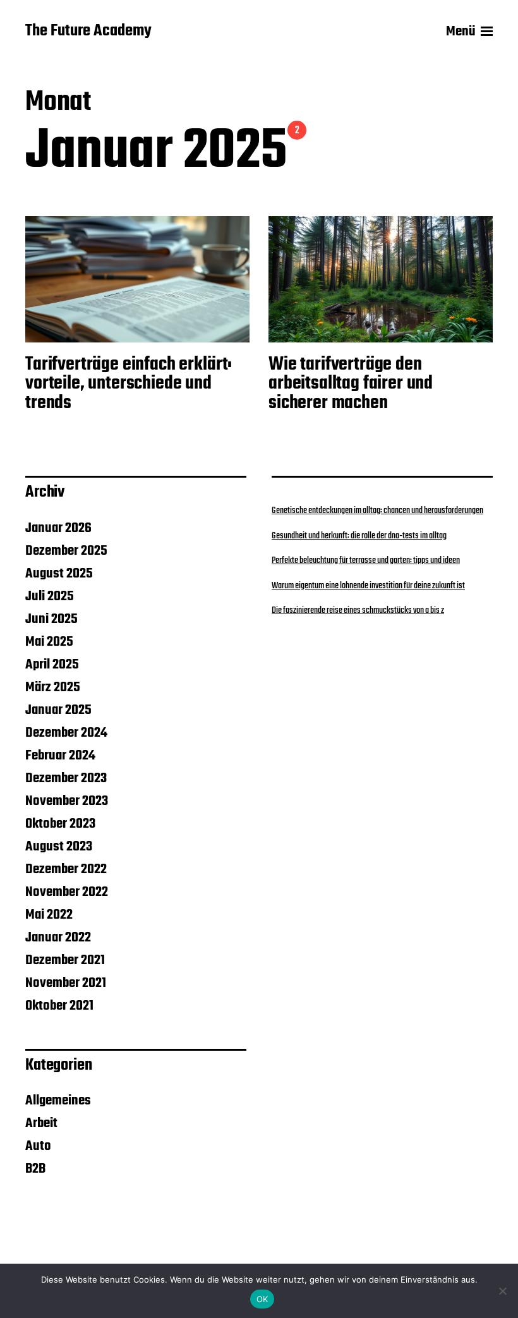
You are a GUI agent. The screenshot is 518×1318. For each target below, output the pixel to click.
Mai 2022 (49, 915)
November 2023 (66, 801)
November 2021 (65, 983)
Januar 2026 (58, 528)
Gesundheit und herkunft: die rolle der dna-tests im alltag (359, 535)
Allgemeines (58, 1100)
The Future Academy (88, 31)
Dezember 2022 (66, 869)
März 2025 (52, 687)
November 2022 (66, 892)
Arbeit (41, 1123)
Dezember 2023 (66, 778)
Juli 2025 (49, 596)
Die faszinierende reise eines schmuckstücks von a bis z (358, 610)
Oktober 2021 (59, 1006)
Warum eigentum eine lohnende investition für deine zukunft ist (368, 585)
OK (262, 1299)
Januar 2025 (58, 710)
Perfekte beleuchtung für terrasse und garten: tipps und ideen (366, 560)
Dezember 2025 (66, 551)
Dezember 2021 (65, 960)
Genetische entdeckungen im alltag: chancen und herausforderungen (377, 510)
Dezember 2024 (66, 733)
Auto (38, 1146)
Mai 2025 (49, 642)
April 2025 (52, 664)
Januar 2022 (58, 937)
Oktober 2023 (60, 824)
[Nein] (502, 1291)
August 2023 (58, 846)
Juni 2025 (51, 619)
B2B (35, 1169)
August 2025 (59, 573)
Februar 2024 (60, 755)
